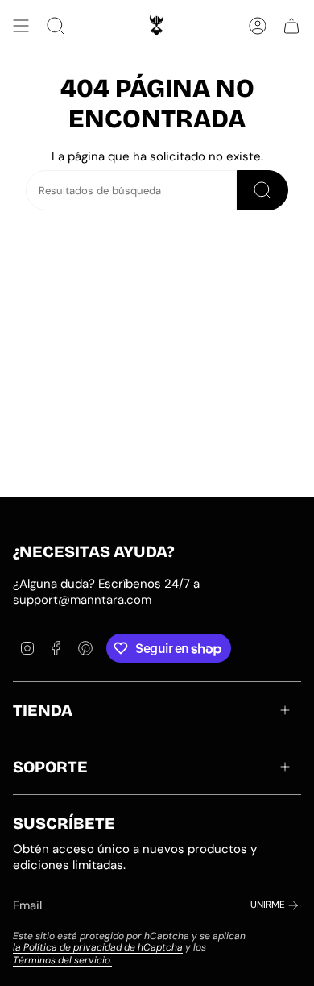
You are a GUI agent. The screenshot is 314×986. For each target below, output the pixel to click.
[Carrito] (291, 25)
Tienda (42, 710)
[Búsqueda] (262, 190)
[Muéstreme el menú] (21, 25)
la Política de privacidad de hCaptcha (98, 947)
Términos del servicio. (62, 960)
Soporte (50, 766)
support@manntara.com (82, 600)
